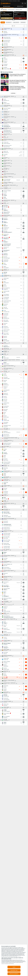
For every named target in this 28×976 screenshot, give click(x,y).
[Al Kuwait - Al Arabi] (13, 489)
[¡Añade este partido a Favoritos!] (1, 32)
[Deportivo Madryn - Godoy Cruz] (13, 108)
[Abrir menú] (25, 3)
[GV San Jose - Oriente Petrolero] (13, 142)
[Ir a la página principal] (6, 3)
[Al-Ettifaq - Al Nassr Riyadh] (13, 68)
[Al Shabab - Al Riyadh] (13, 64)
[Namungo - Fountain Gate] (13, 695)
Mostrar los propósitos (14, 973)
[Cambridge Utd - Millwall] (13, 390)
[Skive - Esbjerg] (13, 263)
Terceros (19, 956)
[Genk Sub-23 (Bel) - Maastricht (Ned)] (13, 534)
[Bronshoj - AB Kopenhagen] (13, 257)
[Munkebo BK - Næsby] (13, 234)
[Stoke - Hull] (13, 413)
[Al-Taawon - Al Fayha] (13, 61)
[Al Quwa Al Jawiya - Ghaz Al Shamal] (13, 462)
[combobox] (13, 26)
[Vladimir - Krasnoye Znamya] (13, 632)
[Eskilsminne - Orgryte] (13, 686)
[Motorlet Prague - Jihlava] (13, 589)
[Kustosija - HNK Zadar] (13, 206)
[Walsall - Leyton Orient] (13, 416)
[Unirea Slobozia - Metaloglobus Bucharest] (13, 616)
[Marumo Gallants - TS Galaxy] (13, 662)
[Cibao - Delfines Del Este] (13, 610)
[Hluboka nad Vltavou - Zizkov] (13, 598)
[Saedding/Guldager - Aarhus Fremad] (13, 244)
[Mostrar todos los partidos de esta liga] (26, 47)
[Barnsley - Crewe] (13, 381)
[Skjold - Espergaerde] (13, 267)
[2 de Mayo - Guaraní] (13, 559)
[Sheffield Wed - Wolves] (13, 403)
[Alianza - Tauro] (13, 553)
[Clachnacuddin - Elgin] (13, 291)
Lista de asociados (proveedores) (7, 963)
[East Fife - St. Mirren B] (13, 307)
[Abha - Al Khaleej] (13, 58)
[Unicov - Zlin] (13, 592)
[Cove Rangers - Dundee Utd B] (13, 295)
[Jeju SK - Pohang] (13, 194)
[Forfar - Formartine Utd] (13, 311)
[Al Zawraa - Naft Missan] (13, 459)
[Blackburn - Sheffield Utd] (13, 384)
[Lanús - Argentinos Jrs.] (13, 99)
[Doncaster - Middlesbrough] (13, 377)
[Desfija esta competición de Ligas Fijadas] (11, 29)
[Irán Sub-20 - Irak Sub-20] (13, 521)
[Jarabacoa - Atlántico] (13, 607)
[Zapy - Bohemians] (13, 595)
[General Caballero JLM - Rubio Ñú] (13, 564)
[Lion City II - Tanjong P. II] (13, 647)
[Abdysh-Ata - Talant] (13, 483)
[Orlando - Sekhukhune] (13, 665)
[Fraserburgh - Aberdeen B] (13, 314)
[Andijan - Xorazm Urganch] (13, 710)
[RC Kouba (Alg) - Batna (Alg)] (13, 537)
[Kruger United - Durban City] (13, 659)
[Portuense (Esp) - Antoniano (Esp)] (13, 547)
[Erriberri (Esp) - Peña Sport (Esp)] (13, 543)
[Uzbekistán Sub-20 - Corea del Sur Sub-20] (13, 525)
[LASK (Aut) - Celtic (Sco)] (13, 44)
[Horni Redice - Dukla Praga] (13, 585)
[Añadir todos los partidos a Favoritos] (1, 29)
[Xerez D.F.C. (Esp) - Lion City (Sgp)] (13, 540)
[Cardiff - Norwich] (13, 374)
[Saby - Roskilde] (13, 241)
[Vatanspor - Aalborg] (13, 247)
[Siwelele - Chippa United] (13, 668)
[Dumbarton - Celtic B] (13, 304)
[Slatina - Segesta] (13, 209)
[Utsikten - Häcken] (13, 689)
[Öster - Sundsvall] (13, 677)
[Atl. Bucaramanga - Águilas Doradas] (13, 180)
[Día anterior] (1, 26)
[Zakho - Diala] (13, 456)
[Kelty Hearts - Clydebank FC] (13, 320)
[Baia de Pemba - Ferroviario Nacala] (13, 512)
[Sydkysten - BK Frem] (13, 254)
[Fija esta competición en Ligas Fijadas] (13, 47)
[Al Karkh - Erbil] (13, 449)
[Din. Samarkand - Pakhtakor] (13, 717)
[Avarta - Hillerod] (13, 225)
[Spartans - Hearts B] (13, 336)
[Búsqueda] (23, 3)
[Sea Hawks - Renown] (13, 653)
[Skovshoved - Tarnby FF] (13, 251)
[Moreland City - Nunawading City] (13, 125)
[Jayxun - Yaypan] (13, 723)
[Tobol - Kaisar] (13, 474)
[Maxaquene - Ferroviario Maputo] (13, 516)
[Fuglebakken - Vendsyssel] (13, 260)
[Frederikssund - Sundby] (13, 228)
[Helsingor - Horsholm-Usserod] (13, 231)
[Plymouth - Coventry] (13, 400)
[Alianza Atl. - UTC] (13, 574)
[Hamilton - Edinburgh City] (13, 317)
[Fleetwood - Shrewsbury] (13, 393)
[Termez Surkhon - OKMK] (13, 713)
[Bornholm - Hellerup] (13, 218)
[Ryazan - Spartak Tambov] (13, 628)
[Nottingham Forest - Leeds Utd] (13, 426)
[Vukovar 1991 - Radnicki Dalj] (13, 212)
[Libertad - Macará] (13, 273)
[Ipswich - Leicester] (13, 397)
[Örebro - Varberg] (13, 674)
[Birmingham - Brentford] (13, 422)
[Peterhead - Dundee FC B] (13, 327)
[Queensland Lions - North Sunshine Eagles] (13, 131)
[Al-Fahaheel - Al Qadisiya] (13, 492)
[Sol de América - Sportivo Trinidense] (13, 568)
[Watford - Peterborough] (13, 419)
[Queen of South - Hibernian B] (13, 330)
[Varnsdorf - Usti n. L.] (13, 582)
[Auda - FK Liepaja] (13, 498)
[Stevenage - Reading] (13, 410)
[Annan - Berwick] (13, 285)
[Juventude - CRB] (13, 155)
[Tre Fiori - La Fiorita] (13, 638)
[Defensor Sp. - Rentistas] (13, 704)
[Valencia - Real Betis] (13, 32)
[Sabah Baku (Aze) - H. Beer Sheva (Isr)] (13, 38)
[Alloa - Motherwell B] (13, 282)
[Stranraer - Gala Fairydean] (13, 340)
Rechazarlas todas (14, 970)
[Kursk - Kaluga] (13, 622)
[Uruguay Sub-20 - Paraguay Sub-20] (13, 528)
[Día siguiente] (26, 26)
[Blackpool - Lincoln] (13, 387)
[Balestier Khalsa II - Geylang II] (13, 643)
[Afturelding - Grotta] (13, 468)
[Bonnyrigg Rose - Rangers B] (13, 288)
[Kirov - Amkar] (13, 625)
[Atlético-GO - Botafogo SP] (13, 152)
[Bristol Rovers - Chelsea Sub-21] (13, 435)
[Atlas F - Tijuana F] (13, 506)
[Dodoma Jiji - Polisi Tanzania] (13, 698)
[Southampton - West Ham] (13, 406)
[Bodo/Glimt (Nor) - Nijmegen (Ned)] (13, 41)
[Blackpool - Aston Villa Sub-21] (13, 432)
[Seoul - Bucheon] (13, 197)
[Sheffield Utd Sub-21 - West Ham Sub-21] (13, 443)
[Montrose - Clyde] (13, 324)
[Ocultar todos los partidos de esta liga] (26, 29)
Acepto (14, 967)
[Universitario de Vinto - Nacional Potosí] (13, 146)
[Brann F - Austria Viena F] (13, 363)
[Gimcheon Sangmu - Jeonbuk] (13, 191)
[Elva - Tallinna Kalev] (13, 357)
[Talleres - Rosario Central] (13, 103)
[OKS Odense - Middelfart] (13, 238)
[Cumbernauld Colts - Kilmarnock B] (13, 301)
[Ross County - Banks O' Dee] (13, 333)
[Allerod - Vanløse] (13, 222)
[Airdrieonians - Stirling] (13, 278)
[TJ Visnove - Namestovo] (13, 346)
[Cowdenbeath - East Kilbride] (13, 298)
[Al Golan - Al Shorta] (13, 453)
